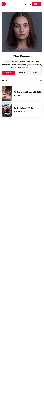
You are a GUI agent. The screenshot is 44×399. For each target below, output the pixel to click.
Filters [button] (4, 80)
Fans (35, 73)
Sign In (36, 4)
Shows (8, 73)
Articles (22, 73)
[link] (4, 4)
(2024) (23, 108)
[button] (25, 4)
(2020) (28, 92)
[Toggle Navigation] (10, 4)
